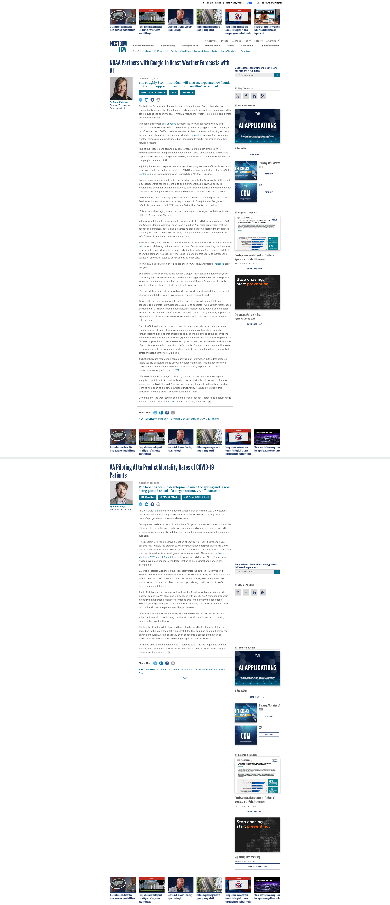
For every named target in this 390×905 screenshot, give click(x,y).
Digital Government (270, 45)
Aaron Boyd (119, 506)
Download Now (255, 268)
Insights (258, 41)
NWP (176, 370)
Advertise (271, 41)
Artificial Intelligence (143, 45)
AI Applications (241, 148)
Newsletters (211, 41)
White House (185, 51)
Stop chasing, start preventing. (248, 314)
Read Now (255, 154)
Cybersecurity (168, 45)
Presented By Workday (246, 263)
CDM (260, 185)
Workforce (158, 51)
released (219, 263)
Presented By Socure (245, 319)
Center (142, 174)
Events (224, 41)
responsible (196, 135)
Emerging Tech (190, 45)
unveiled (171, 123)
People (230, 45)
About (248, 41)
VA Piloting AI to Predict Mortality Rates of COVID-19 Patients (186, 419)
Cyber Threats (171, 51)
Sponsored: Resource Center (206, 51)
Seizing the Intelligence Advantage (235, 51)
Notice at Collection (212, 3)
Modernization (212, 45)
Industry (147, 51)
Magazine (236, 41)
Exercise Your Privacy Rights (269, 3)
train (141, 246)
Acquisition (247, 45)
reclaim (171, 401)
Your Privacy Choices (235, 3)
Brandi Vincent (120, 102)
